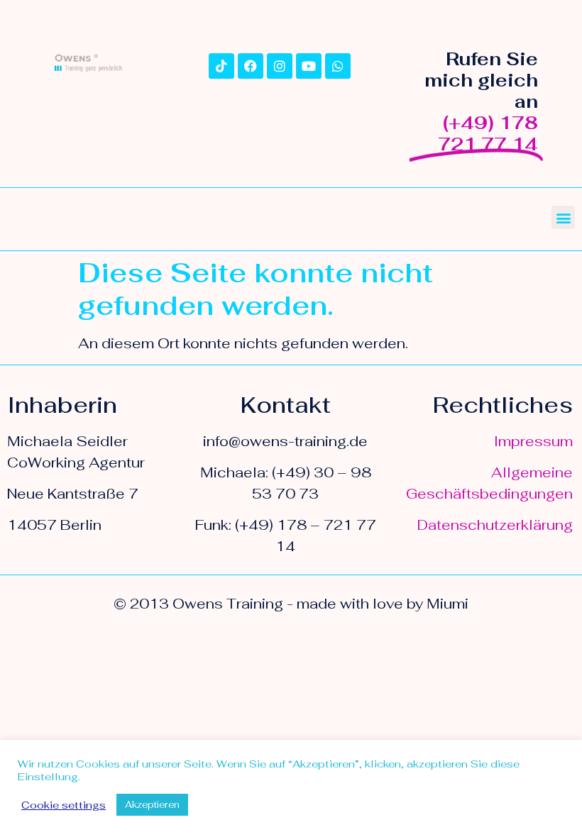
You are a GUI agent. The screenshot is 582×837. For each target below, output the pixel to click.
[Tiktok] (221, 66)
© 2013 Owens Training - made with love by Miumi (291, 603)
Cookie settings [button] (63, 805)
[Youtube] (309, 66)
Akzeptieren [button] (152, 805)
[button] (563, 217)
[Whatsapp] (338, 66)
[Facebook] (250, 66)
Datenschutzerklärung (495, 525)
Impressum (533, 441)
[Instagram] (279, 66)
